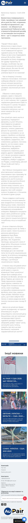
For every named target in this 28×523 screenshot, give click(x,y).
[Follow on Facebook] (2, 504)
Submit (25, 498)
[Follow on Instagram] (5, 504)
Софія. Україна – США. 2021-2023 (14, 450)
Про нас (3, 467)
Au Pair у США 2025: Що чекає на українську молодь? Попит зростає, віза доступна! (14, 380)
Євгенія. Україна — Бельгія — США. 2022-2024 (13, 415)
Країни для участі (6, 472)
